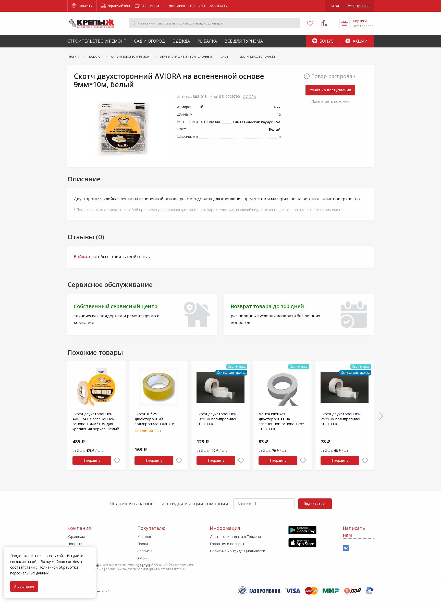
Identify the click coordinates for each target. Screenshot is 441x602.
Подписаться (315, 503)
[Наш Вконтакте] (346, 548)
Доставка (176, 5)
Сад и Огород (149, 41)
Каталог (144, 536)
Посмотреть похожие (330, 101)
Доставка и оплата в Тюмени (235, 536)
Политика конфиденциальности (237, 550)
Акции (360, 41)
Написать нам (354, 531)
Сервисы (197, 5)
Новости (74, 543)
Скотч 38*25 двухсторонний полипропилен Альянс (154, 418)
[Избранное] (310, 23)
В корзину (91, 460)
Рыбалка (207, 41)
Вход (334, 5)
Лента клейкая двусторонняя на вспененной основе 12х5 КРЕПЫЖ (281, 421)
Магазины (218, 5)
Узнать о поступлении (330, 89)
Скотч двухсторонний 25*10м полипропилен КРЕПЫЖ (341, 418)
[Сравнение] (324, 23)
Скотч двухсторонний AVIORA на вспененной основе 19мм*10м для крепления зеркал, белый (95, 421)
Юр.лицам (150, 5)
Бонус (325, 41)
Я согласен (24, 586)
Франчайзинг (119, 5)
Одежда (181, 41)
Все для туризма (244, 41)
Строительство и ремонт (97, 41)
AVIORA (249, 96)
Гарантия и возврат (227, 543)
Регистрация (358, 5)
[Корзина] (344, 23)
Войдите (82, 256)
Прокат (143, 543)
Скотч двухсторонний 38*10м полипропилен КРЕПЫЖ (217, 418)
